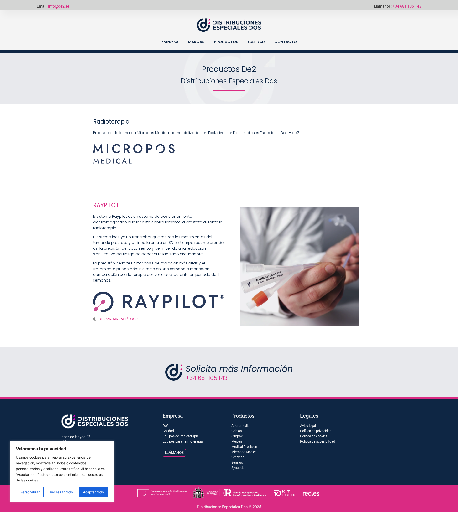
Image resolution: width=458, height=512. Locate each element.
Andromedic (240, 426)
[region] (62, 471)
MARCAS (196, 42)
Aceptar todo (93, 492)
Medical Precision (244, 447)
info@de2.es (59, 6)
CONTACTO (285, 42)
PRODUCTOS (226, 42)
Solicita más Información (239, 369)
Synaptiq (238, 468)
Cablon (236, 431)
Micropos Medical (244, 452)
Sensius (237, 462)
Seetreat (237, 457)
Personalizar (30, 492)
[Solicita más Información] (173, 372)
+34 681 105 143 (407, 6)
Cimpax (237, 436)
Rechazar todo (61, 492)
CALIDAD (256, 42)
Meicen (236, 441)
